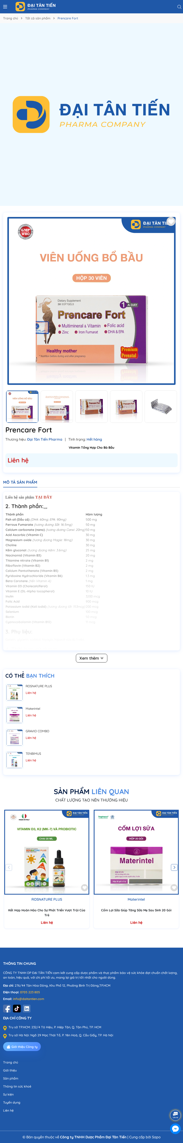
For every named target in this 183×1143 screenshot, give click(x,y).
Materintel (33, 709)
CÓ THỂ (29, 675)
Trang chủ (10, 1062)
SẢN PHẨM (91, 791)
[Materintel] (14, 715)
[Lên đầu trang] (175, 1102)
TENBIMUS (33, 754)
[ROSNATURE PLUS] (14, 692)
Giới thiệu (10, 1070)
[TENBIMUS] (14, 760)
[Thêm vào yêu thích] (170, 221)
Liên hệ (8, 1110)
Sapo (156, 1137)
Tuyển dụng (11, 1102)
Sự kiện (8, 1094)
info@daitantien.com (28, 999)
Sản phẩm (10, 1078)
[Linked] (27, 1008)
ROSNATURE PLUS (39, 686)
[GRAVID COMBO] (14, 737)
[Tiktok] (17, 1008)
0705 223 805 (30, 992)
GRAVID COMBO (37, 731)
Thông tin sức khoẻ (17, 1086)
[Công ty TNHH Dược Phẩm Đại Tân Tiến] (72, 7)
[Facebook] (7, 1008)
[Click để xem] (91, 301)
